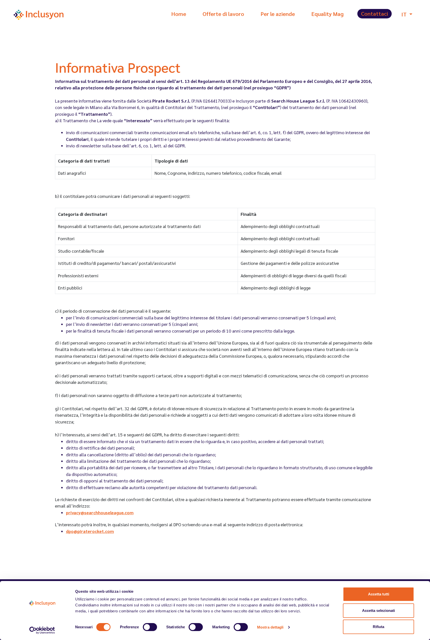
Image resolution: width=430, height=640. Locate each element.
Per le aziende (278, 13)
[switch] (150, 627)
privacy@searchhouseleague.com (100, 512)
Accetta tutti (378, 594)
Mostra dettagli (270, 627)
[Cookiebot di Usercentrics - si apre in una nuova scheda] (42, 630)
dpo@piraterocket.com (90, 531)
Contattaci (374, 13)
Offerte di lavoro (223, 13)
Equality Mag (327, 13)
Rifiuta (378, 627)
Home (178, 13)
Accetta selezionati (378, 610)
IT (404, 14)
